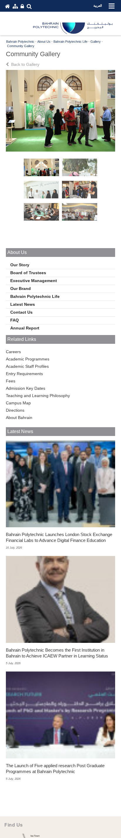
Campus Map (18, 403)
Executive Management (33, 280)
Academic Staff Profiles (27, 366)
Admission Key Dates (25, 388)
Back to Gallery (25, 64)
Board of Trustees (28, 272)
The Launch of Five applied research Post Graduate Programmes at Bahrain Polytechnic (55, 768)
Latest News (22, 304)
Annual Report (24, 328)
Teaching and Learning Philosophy (38, 395)
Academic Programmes (27, 359)
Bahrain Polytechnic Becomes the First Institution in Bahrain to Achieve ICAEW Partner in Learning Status (57, 653)
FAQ (14, 320)
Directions (15, 410)
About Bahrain (19, 417)
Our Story (19, 264)
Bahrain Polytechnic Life (35, 296)
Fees (10, 381)
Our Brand (20, 288)
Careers (13, 351)
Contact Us (21, 312)
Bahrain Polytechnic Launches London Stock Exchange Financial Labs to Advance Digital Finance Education (59, 537)
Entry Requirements (24, 373)
